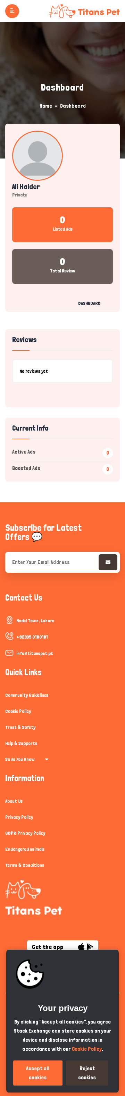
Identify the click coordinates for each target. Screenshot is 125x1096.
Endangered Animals (24, 849)
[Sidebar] (12, 11)
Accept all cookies (37, 1073)
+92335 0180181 (32, 637)
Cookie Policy (18, 711)
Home (46, 105)
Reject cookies (87, 1073)
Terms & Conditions (24, 865)
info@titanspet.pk (34, 653)
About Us (14, 801)
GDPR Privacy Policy (25, 833)
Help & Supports (21, 743)
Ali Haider (26, 187)
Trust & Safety (20, 727)
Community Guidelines (26, 695)
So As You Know (20, 759)
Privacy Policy (19, 817)
